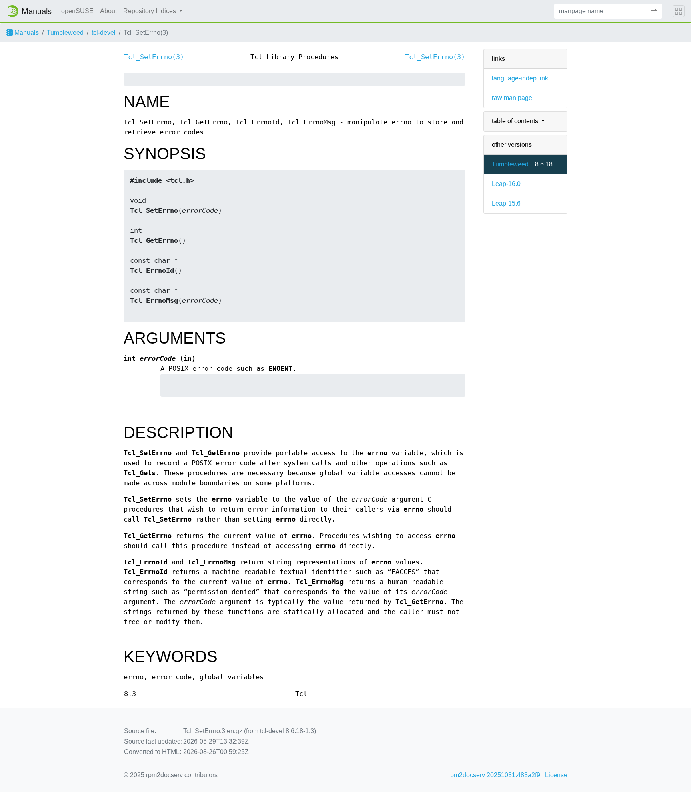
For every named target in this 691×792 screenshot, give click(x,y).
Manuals (26, 32)
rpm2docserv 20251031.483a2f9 (494, 775)
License (556, 775)
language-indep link (520, 78)
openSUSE (77, 11)
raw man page (512, 97)
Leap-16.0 (506, 183)
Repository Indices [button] (150, 11)
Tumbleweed (65, 32)
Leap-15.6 (506, 203)
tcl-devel (104, 32)
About (108, 11)
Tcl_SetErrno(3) (154, 57)
